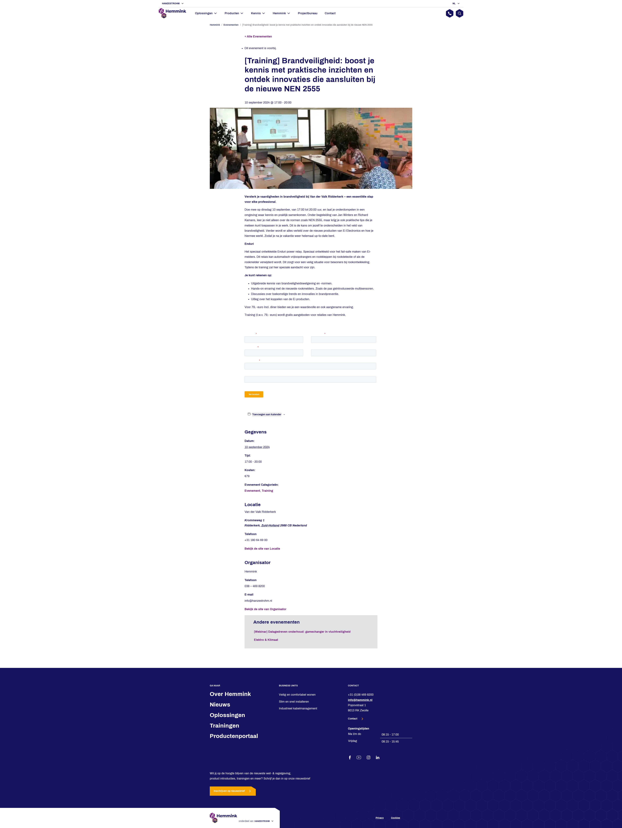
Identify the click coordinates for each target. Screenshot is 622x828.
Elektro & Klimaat (266, 639)
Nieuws (220, 704)
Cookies (395, 818)
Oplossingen (227, 715)
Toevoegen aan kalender (266, 414)
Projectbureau (307, 13)
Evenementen (231, 25)
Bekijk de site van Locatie (262, 548)
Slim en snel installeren (294, 701)
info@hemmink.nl (360, 700)
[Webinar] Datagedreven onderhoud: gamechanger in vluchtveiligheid (302, 631)
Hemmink (215, 25)
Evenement (252, 490)
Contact (330, 13)
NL (454, 3)
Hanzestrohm (171, 3)
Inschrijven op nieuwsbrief (229, 791)
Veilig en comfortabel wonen (297, 694)
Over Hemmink (230, 694)
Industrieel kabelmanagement (298, 708)
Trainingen (224, 725)
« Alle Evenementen (258, 36)
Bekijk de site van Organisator (265, 609)
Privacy (380, 818)
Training (267, 490)
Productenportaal (234, 736)
